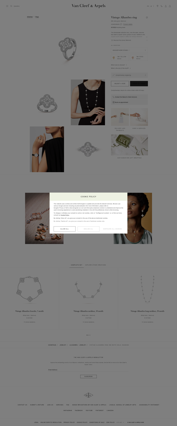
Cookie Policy (65, 215)
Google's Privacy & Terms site (62, 208)
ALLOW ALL (64, 229)
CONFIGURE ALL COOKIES (112, 229)
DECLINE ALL (88, 229)
